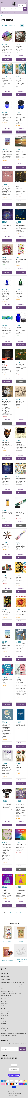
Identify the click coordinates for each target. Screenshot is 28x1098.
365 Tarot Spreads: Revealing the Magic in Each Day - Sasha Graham (21, 480)
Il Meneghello (18, 405)
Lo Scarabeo (18, 770)
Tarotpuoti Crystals (6, 547)
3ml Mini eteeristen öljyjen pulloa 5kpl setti (7, 514)
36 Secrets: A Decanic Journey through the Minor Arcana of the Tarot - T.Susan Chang (21, 446)
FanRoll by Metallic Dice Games (7, 335)
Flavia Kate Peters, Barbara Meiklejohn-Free (7, 414)
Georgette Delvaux (19, 616)
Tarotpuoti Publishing (6, 52)
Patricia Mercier (19, 850)
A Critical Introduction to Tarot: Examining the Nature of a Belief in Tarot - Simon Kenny (6, 769)
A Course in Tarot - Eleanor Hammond (20, 724)
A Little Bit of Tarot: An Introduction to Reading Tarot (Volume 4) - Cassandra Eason (21, 892)
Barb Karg (18, 194)
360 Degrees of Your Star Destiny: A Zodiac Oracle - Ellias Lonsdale (7, 480)
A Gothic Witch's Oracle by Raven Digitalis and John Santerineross (6, 805)
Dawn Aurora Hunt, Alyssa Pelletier (6, 860)
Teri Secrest (4, 650)
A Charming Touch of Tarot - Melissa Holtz (7, 681)
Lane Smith (18, 583)
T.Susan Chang (19, 450)
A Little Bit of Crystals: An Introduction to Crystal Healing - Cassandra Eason (6, 892)
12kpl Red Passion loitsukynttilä (7, 260)
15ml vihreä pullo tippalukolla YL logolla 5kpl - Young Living (20, 294)
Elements (4, 581)
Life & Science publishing (18, 263)
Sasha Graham (19, 484)
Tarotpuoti (18, 50)
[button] (22, 5)
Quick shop (7, 55)
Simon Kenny (5, 775)
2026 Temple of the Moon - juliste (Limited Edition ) (7, 369)
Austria (13, 1069)
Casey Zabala (5, 737)
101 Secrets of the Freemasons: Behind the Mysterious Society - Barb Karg (20, 190)
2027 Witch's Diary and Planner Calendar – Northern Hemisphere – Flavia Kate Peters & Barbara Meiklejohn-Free (7, 406)
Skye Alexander (5, 196)
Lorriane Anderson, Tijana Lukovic (20, 372)
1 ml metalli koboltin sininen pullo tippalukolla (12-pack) (6, 117)
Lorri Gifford (4, 616)
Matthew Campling (20, 231)
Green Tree (18, 549)
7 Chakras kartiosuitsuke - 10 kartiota (7, 579)
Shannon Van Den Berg (7, 809)
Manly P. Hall (18, 696)
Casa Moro (4, 448)
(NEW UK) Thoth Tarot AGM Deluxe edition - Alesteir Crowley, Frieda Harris (7, 82)
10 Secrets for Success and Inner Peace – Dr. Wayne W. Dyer (21, 154)
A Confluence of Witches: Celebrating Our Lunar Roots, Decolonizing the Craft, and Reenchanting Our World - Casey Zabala (7, 730)
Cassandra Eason (5, 896)
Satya (17, 516)
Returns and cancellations (14, 1092)
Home (2, 16)
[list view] (25, 25)
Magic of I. (4, 372)
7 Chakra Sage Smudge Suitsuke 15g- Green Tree (20, 546)
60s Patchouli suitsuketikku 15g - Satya (21, 514)
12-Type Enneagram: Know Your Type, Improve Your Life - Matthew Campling (21, 227)
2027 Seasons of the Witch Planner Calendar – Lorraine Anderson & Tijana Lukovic (21, 367)
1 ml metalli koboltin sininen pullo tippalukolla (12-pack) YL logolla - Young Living (20, 118)
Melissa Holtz (5, 683)
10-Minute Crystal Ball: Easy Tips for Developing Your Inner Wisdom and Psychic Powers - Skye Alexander (7, 190)
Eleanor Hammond (19, 727)
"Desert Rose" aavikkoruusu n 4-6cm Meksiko (20, 47)
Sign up (22, 1049)
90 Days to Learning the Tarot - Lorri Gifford (7, 613)
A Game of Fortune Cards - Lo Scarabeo (21, 767)
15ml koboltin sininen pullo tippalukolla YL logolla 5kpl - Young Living (6, 295)
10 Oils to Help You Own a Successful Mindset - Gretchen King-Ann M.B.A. (7, 154)
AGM (3, 86)
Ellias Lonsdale (5, 484)
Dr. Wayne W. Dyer (20, 157)
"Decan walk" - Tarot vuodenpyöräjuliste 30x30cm (7, 48)
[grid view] (22, 25)
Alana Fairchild (5, 230)
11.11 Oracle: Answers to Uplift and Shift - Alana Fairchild (6, 226)
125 (17, 913)
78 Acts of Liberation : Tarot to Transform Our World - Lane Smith (21, 580)
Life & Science (5, 120)
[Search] (25, 9)
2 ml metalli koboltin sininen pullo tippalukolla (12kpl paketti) (20, 330)
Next (21, 913)
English (13, 1065)
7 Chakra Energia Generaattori (6, 545)
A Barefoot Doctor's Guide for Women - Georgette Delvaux (21, 613)
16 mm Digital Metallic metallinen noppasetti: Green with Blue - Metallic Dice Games (7, 330)
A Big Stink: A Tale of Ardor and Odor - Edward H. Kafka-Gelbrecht (21, 646)
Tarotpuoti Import (5, 262)
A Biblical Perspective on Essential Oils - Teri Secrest (7, 646)
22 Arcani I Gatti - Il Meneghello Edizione (21, 402)
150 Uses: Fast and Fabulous (21, 260)
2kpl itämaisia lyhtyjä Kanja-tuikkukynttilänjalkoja (7, 445)
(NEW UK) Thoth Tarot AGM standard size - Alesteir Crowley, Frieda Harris (20, 82)
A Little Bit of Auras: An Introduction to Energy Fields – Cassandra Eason (21, 847)
